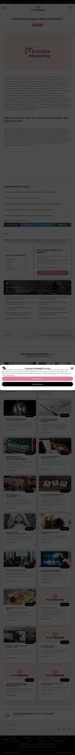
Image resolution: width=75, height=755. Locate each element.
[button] (72, 368)
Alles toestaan (37, 379)
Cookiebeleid (36, 387)
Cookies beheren (37, 384)
